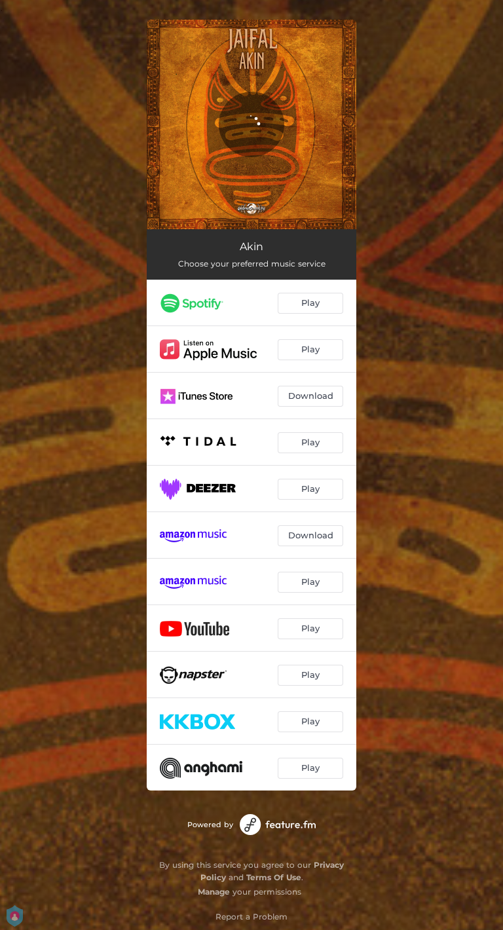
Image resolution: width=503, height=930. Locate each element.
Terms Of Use (273, 877)
